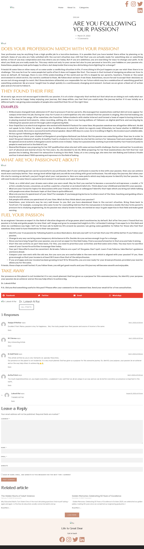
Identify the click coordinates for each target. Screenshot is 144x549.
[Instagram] (133, 4)
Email (4, 456)
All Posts (26, 307)
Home (60, 7)
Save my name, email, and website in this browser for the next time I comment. (37, 475)
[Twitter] (140, 4)
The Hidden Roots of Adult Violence (18, 496)
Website (4, 466)
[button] (19, 295)
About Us (71, 7)
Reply (9, 330)
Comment (5, 419)
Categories (84, 7)
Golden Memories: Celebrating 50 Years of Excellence (96, 496)
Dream (76, 17)
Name (4, 447)
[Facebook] (62, 539)
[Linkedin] (140, 10)
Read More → (5, 508)
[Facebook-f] (127, 4)
